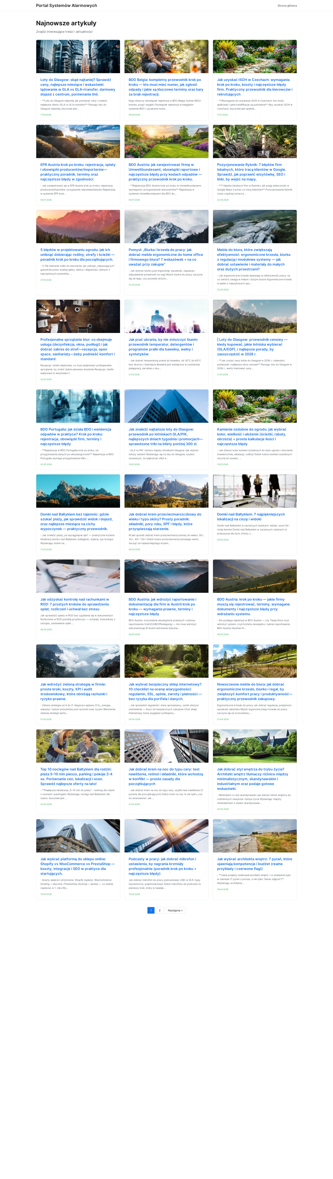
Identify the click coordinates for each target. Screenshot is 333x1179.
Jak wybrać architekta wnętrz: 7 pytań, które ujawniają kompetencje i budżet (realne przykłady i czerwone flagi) (254, 864)
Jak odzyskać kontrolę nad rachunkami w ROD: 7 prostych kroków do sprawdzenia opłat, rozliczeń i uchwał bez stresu (74, 604)
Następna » (175, 910)
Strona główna (287, 5)
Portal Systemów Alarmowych (66, 5)
